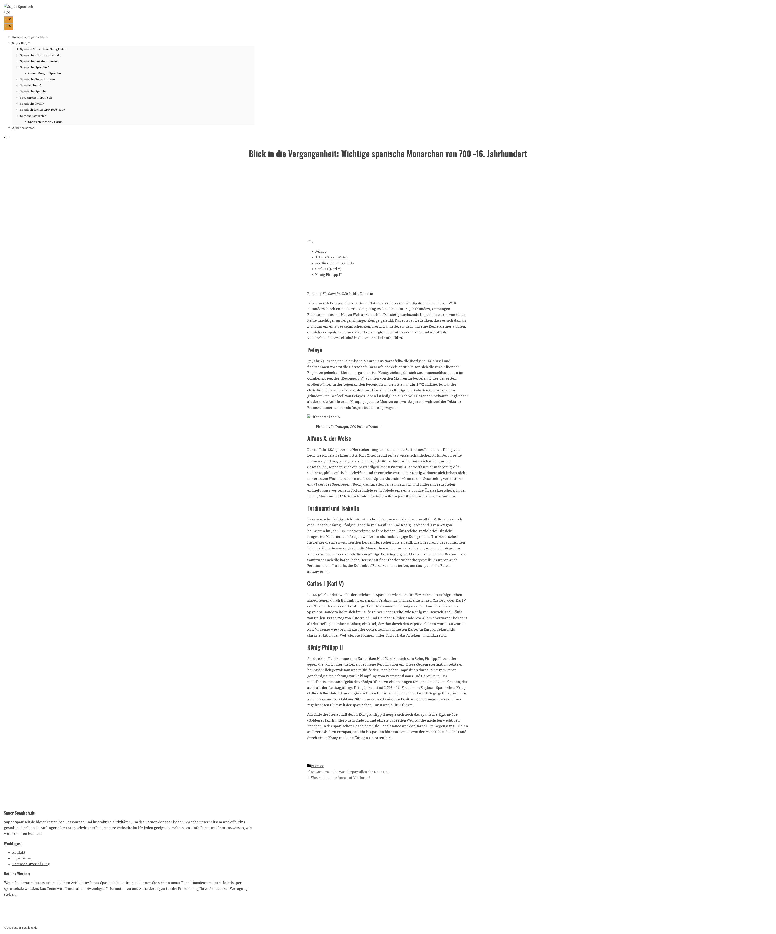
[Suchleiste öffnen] (7, 13)
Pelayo (320, 251)
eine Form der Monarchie (422, 732)
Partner (317, 766)
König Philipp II (328, 274)
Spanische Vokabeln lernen (39, 61)
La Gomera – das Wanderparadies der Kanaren (350, 772)
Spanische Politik (32, 104)
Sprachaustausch (32, 116)
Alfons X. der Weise (331, 257)
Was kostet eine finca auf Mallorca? (340, 777)
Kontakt (18, 852)
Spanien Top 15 (31, 85)
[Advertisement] (388, 201)
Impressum (21, 858)
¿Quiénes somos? (24, 128)
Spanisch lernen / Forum (45, 122)
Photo (312, 293)
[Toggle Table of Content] (310, 242)
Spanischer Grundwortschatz (40, 55)
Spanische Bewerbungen (37, 79)
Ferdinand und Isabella (334, 263)
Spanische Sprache (33, 92)
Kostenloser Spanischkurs (30, 37)
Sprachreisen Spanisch (36, 98)
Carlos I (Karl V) (328, 269)
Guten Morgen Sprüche (44, 73)
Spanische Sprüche (33, 67)
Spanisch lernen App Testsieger (42, 110)
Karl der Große (364, 629)
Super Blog (19, 43)
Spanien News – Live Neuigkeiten (43, 49)
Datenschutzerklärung (31, 864)
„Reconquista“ (352, 378)
